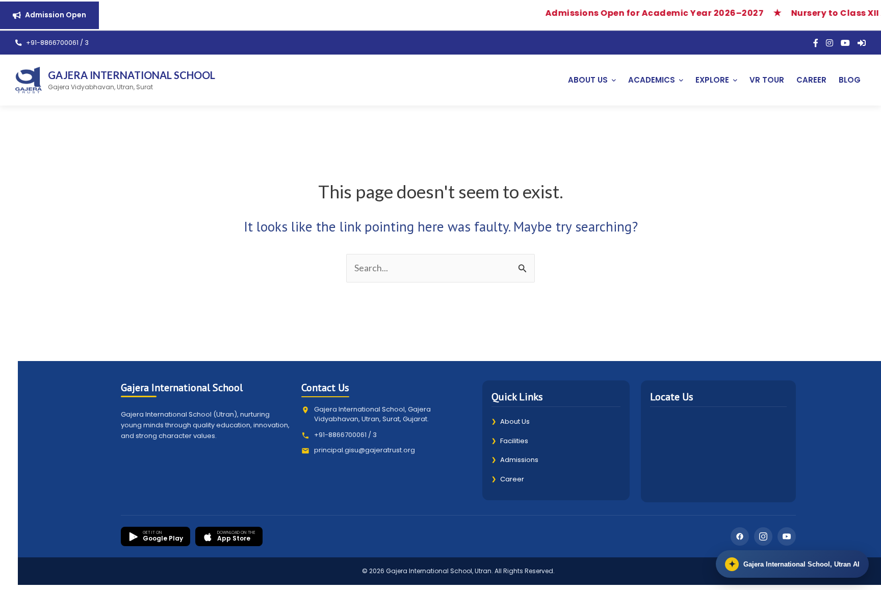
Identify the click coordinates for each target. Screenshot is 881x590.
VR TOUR (766, 79)
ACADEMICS (651, 79)
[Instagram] (829, 43)
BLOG (850, 79)
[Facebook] (815, 43)
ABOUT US (588, 79)
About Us (510, 421)
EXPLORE (712, 79)
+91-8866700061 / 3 (56, 42)
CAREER (811, 79)
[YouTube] (845, 43)
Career (507, 479)
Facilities (509, 441)
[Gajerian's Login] (862, 43)
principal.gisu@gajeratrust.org (364, 450)
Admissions (514, 460)
